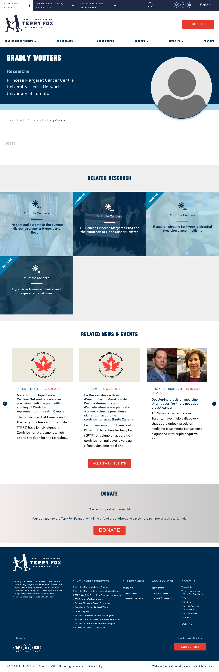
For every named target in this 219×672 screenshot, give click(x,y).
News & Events (161, 594)
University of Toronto (28, 93)
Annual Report (190, 613)
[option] (42, 403)
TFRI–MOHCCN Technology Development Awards (98, 595)
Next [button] (214, 404)
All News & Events (109, 463)
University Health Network (33, 86)
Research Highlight (167, 388)
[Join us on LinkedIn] (182, 5)
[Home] (29, 31)
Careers (187, 617)
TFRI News (91, 388)
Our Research (65, 41)
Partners (187, 598)
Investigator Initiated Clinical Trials (91, 607)
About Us (174, 41)
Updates (140, 41)
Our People (37, 120)
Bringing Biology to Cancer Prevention (92, 603)
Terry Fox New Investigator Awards (91, 587)
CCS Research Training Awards (89, 599)
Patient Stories (131, 594)
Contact (209, 41)
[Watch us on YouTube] (189, 5)
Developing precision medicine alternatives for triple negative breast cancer (175, 403)
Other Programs (82, 611)
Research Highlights (134, 598)
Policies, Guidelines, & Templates (90, 627)
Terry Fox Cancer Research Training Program (95, 623)
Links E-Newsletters (163, 598)
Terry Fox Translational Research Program (94, 615)
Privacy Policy (94, 666)
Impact (128, 588)
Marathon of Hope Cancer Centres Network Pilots (97, 619)
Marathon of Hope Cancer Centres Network (92, 5)
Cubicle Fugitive (203, 666)
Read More (109, 256)
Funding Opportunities (19, 41)
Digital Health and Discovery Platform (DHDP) (49, 5)
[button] (205, 4)
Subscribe (190, 646)
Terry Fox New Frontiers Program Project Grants (97, 591)
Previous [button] (5, 404)
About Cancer (105, 41)
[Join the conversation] (176, 5)
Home (10, 120)
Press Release (28, 388)
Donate (198, 24)
